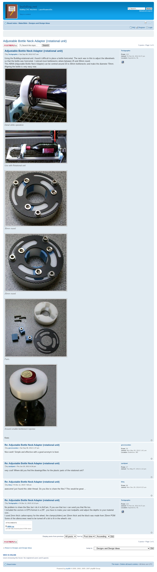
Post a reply (7, 44)
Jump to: (89, 548)
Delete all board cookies (129, 564)
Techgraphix (13, 54)
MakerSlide (23, 23)
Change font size (150, 22)
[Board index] (12, 11)
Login (150, 27)
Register (142, 27)
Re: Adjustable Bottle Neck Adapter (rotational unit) (32, 445)
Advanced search (145, 11)
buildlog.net (28, 6)
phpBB (68, 568)
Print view (145, 22)
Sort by (80, 536)
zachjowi (11, 466)
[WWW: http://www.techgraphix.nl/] (122, 62)
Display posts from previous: (53, 536)
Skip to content (25, 14)
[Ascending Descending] (105, 536)
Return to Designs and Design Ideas (18, 548)
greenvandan (13, 448)
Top (151, 440)
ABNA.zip (10, 526)
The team (115, 564)
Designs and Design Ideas (39, 23)
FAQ (133, 27)
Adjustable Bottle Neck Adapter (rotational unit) (35, 41)
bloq (10, 485)
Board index (12, 23)
